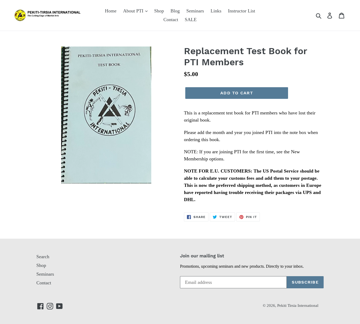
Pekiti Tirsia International (297, 305)
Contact (170, 19)
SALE (191, 19)
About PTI (134, 10)
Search (42, 256)
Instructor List (241, 10)
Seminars (195, 10)
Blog (175, 10)
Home (110, 10)
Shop (159, 10)
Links (216, 10)
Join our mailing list (202, 255)
